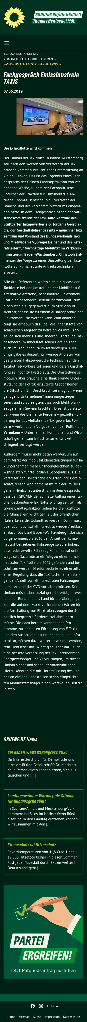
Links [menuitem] (50, 1006)
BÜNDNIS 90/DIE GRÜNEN (58, 14)
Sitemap (24, 1017)
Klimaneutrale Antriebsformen (29, 59)
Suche (37, 1017)
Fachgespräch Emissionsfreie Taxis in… (34, 64)
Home (11, 1017)
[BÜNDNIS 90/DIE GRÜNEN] (14, 17)
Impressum (52, 1017)
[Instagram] (41, 1006)
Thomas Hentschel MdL (22, 54)
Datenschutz (71, 1017)
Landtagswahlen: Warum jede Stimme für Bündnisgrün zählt (41, 798)
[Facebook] (33, 1006)
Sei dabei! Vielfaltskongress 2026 (38, 752)
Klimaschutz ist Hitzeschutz (32, 844)
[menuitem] (11, 1016)
